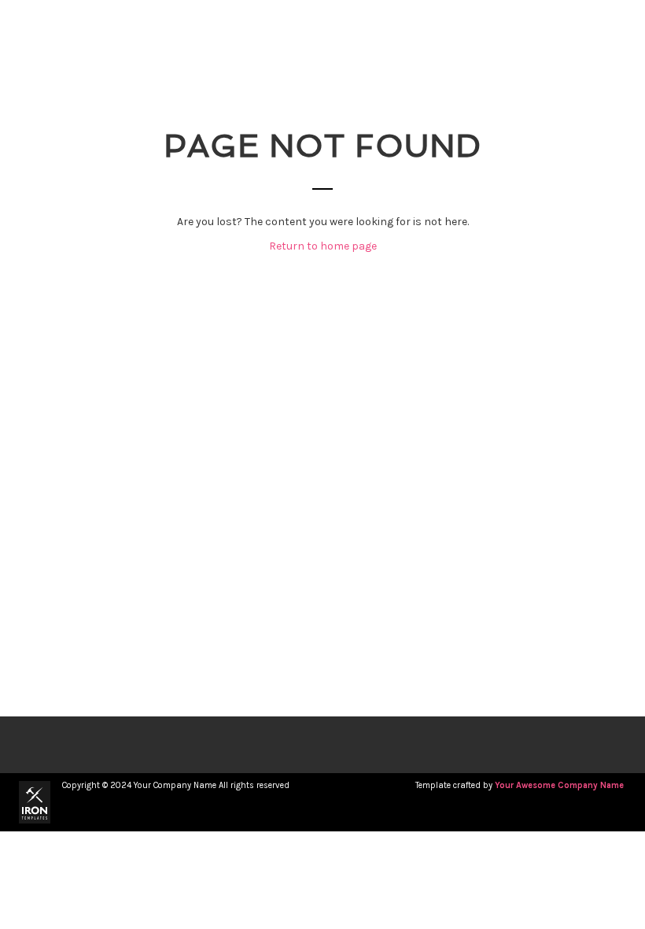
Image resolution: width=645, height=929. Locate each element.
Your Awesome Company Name (559, 785)
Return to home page (323, 246)
